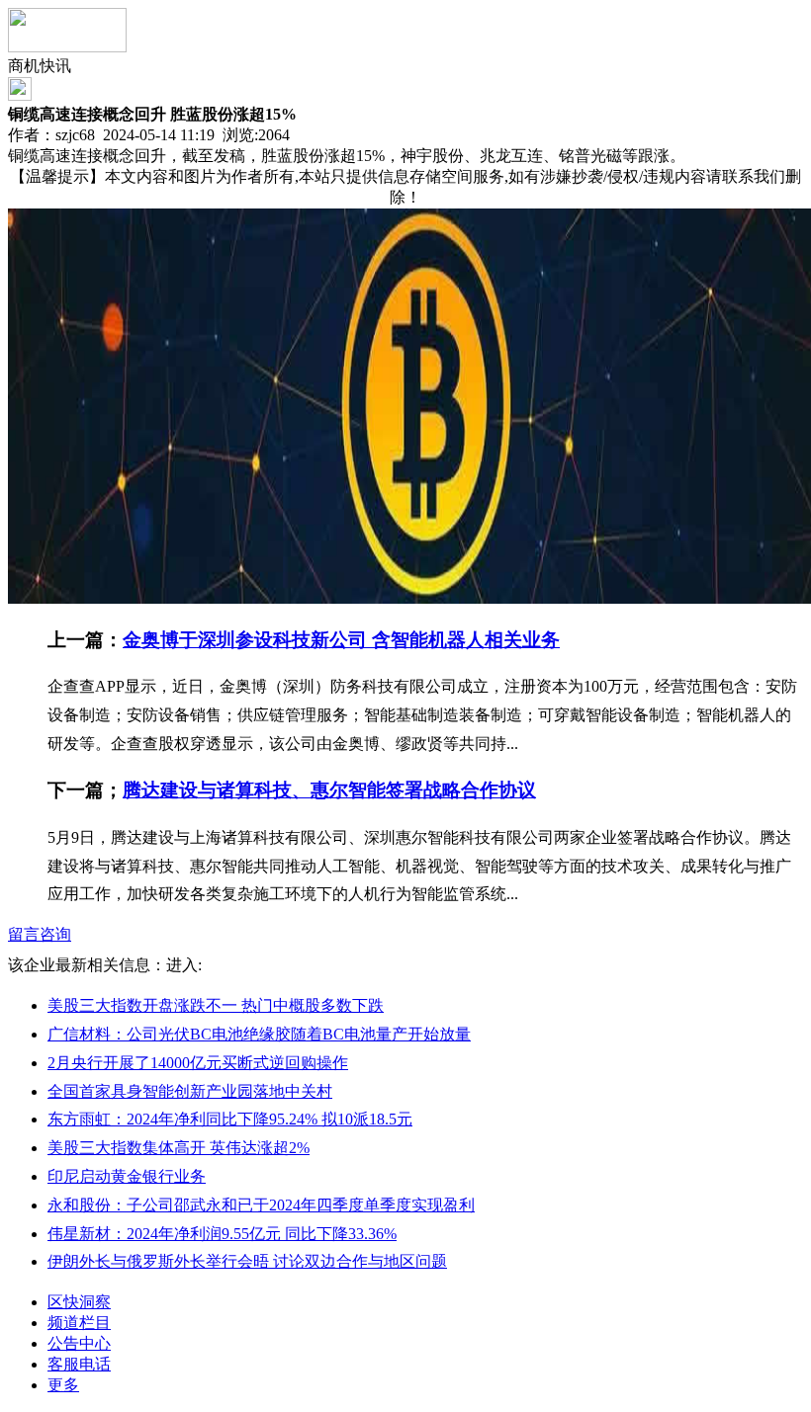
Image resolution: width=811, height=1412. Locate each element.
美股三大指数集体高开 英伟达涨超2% (178, 1147)
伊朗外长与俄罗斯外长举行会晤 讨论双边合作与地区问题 (247, 1261)
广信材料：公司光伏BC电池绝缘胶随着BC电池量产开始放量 (259, 1034)
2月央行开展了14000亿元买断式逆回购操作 (197, 1062)
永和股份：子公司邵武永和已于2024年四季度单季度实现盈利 (261, 1205)
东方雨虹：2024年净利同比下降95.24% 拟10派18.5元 (229, 1119)
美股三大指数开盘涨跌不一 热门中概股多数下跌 (215, 1005)
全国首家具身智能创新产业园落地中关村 (189, 1091)
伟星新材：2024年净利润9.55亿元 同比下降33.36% (222, 1233)
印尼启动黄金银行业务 (126, 1176)
